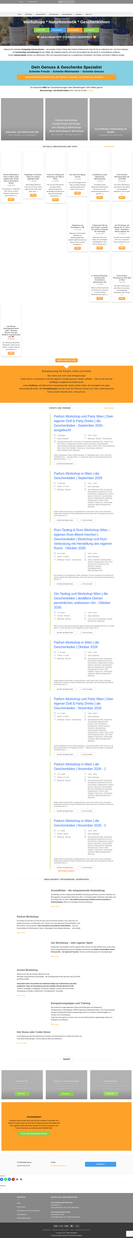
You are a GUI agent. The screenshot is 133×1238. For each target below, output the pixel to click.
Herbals (90, 562)
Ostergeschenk (81, 446)
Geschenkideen (67, 14)
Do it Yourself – (58, 135)
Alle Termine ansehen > (66, 871)
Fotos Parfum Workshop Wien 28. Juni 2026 (121, 177)
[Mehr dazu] (55, 906)
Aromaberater (87, 441)
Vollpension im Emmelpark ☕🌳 (77, 226)
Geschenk (93, 444)
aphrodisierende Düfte (65, 441)
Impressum (47, 1230)
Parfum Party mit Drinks (66, 123)
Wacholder (101, 621)
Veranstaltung (107, 438)
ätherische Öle (97, 441)
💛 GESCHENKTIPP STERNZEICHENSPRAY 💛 (66, 37)
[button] (112, 2)
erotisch (80, 444)
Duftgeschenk (72, 444)
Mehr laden (66, 360)
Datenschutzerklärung (60, 1230)
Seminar (98, 438)
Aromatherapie (53, 14)
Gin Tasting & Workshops (66, 127)
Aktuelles (79, 14)
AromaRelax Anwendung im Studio (111, 130)
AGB (72, 1230)
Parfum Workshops (66, 120)
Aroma (90, 559)
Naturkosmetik (40, 14)
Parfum (89, 446)
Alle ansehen (109, 146)
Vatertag (98, 566)
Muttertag (72, 446)
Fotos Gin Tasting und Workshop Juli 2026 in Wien (55, 177)
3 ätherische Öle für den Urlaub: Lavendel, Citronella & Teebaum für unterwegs (99, 228)
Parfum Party (97, 446)
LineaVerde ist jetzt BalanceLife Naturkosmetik (99, 177)
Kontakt (90, 90)
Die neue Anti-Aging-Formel (78, 176)
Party (63, 448)
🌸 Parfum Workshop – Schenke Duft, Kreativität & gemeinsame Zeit (100, 279)
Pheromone (81, 448)
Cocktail (106, 441)
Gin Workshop (101, 619)
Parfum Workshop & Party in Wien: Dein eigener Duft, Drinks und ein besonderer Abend (11, 179)
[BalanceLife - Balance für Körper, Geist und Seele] (66, 8)
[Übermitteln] (73, 1)
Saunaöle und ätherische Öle (22, 132)
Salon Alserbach (63, 438)
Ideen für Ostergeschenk (96, 498)
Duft (111, 441)
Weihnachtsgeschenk (64, 450)
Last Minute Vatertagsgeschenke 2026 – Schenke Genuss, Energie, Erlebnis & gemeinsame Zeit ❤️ (11, 331)
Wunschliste (21, 1207)
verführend (99, 448)
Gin (94, 619)
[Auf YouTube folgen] (107, 2)
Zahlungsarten (22, 1214)
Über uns (88, 14)
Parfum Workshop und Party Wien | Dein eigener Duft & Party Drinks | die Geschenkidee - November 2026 (83, 703)
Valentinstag (90, 448)
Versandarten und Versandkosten (28, 1210)
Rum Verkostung (99, 564)
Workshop (91, 438)
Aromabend (77, 441)
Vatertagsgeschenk (94, 568)
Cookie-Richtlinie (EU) (82, 1230)
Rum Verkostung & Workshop (66, 131)
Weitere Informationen (65, 463)
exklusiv (86, 444)
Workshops (28, 14)
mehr (11, 199)
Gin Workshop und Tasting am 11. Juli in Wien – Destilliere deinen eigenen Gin (122, 228)
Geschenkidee (103, 444)
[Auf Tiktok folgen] (105, 2)
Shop (19, 14)
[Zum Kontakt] (21, 1043)
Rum (106, 562)
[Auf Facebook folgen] (101, 2)
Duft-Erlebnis (61, 444)
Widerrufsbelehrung (23, 1218)
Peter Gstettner (71, 448)
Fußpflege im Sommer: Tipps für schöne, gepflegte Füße (33, 177)
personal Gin (92, 621)
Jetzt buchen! (87, 520)
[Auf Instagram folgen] (103, 2)
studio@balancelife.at (58, 1166)
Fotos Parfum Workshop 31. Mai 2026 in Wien (122, 278)
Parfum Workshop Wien (96, 734)
